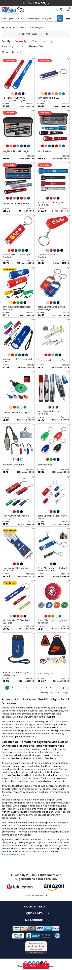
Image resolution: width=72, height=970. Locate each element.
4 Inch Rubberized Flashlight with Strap (17, 308)
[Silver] (12, 93)
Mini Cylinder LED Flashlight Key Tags (16, 621)
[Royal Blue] (7, 198)
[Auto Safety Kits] (53, 649)
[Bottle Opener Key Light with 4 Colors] (53, 492)
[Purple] (16, 250)
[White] (44, 250)
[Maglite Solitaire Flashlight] (18, 126)
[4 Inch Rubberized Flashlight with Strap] (18, 283)
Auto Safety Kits (45, 673)
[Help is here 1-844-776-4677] (62, 9)
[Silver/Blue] (53, 407)
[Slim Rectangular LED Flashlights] (53, 74)
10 (51, 688)
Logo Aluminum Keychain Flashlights (16, 517)
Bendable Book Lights (13, 464)
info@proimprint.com (13, 854)
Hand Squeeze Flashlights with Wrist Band (16, 673)
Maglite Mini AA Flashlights (16, 203)
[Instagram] (25, 963)
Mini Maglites (44, 151)
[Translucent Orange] (56, 93)
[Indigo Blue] (58, 250)
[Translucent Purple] (49, 93)
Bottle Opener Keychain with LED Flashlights (52, 308)
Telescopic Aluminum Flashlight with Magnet (14, 99)
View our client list (34, 895)
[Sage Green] (47, 250)
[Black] (23, 93)
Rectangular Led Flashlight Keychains (16, 255)
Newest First (36, 46)
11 (55, 688)
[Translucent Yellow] (42, 93)
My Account (34, 920)
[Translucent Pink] (53, 93)
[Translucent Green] (60, 93)
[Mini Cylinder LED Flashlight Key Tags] (18, 596)
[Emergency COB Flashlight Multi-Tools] (18, 544)
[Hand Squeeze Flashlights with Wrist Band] (18, 649)
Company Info (34, 906)
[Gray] (11, 146)
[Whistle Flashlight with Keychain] (53, 231)
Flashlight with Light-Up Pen (51, 360)
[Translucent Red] (46, 93)
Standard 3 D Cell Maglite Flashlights (50, 203)
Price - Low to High (43, 41)
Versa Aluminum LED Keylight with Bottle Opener (52, 569)
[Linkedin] (29, 963)
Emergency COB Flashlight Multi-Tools (16, 569)
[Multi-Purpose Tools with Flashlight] (53, 387)
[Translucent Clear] (21, 407)
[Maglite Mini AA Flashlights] (18, 178)
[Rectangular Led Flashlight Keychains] (18, 231)
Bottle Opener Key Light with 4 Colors (52, 517)
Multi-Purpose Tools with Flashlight (50, 412)
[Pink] (49, 355)
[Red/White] (14, 459)
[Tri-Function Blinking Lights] (18, 387)
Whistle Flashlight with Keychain (49, 255)
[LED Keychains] (53, 440)
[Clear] (56, 616)
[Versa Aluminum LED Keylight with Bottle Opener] (53, 544)
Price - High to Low (12, 46)
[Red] (16, 93)
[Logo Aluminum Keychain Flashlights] (18, 492)
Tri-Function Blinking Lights (16, 412)
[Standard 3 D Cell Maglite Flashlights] (53, 178)
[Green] (19, 250)
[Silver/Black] (56, 407)
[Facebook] (37, 963)
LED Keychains (45, 464)
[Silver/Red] (49, 407)
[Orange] (9, 250)
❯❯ (68, 688)
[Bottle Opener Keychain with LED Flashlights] (53, 283)
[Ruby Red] (51, 250)
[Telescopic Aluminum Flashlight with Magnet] (18, 74)
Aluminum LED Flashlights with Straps (18, 360)
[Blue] (19, 93)
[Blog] (33, 963)
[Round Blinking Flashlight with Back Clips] (53, 596)
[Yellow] (11, 302)
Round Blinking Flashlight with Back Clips (53, 621)
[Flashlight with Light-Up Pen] (53, 335)
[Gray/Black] (18, 459)
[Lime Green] (53, 355)
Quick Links (34, 913)
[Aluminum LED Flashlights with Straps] (18, 335)
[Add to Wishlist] (33, 60)
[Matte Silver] (47, 302)
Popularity (20, 41)
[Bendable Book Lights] (18, 440)
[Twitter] (41, 963)
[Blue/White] (21, 459)
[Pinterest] (45, 963)
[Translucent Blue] (63, 93)
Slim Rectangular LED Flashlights (48, 99)
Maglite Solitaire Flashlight (16, 151)
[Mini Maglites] (53, 126)
